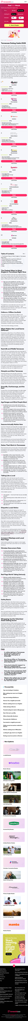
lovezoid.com (12, 1014)
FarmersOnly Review (8, 829)
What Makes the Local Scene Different (11, 259)
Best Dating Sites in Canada (21, 980)
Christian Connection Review (10, 868)
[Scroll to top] (14, 966)
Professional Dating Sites (9, 815)
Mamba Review (7, 930)
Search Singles (15, 25)
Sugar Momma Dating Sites (10, 792)
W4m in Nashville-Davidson (10, 716)
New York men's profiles (9, 713)
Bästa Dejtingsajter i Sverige (21, 1000)
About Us (2, 978)
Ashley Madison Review (9, 843)
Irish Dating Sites (7, 804)
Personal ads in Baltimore (10, 719)
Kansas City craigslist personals (11, 700)
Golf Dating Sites (7, 854)
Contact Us (2, 976)
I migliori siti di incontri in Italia (21, 1005)
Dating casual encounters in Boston (12, 735)
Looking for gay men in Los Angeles (12, 732)
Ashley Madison (14, 135)
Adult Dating (2, 969)
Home (2, 40)
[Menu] (25, 1)
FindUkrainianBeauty (13, 186)
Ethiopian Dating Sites (9, 780)
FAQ (3, 266)
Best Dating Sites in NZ (20, 994)
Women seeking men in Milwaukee (12, 729)
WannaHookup (14, 152)
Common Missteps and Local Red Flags (11, 261)
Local (5, 40)
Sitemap (2, 974)
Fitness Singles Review (9, 893)
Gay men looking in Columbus (11, 690)
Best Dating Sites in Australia (21, 972)
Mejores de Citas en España (6, 996)
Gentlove (14, 118)
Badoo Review (6, 768)
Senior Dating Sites (8, 880)
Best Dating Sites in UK (20, 987)
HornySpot (14, 84)
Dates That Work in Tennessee (9, 260)
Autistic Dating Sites (8, 917)
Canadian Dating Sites (9, 905)
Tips (1, 980)
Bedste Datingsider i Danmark (6, 994)
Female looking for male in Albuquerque (13, 710)
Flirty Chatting (14, 101)
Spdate (14, 169)
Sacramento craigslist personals (12, 722)
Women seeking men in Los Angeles (12, 703)
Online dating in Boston (9, 706)
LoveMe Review (7, 755)
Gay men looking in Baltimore (11, 697)
